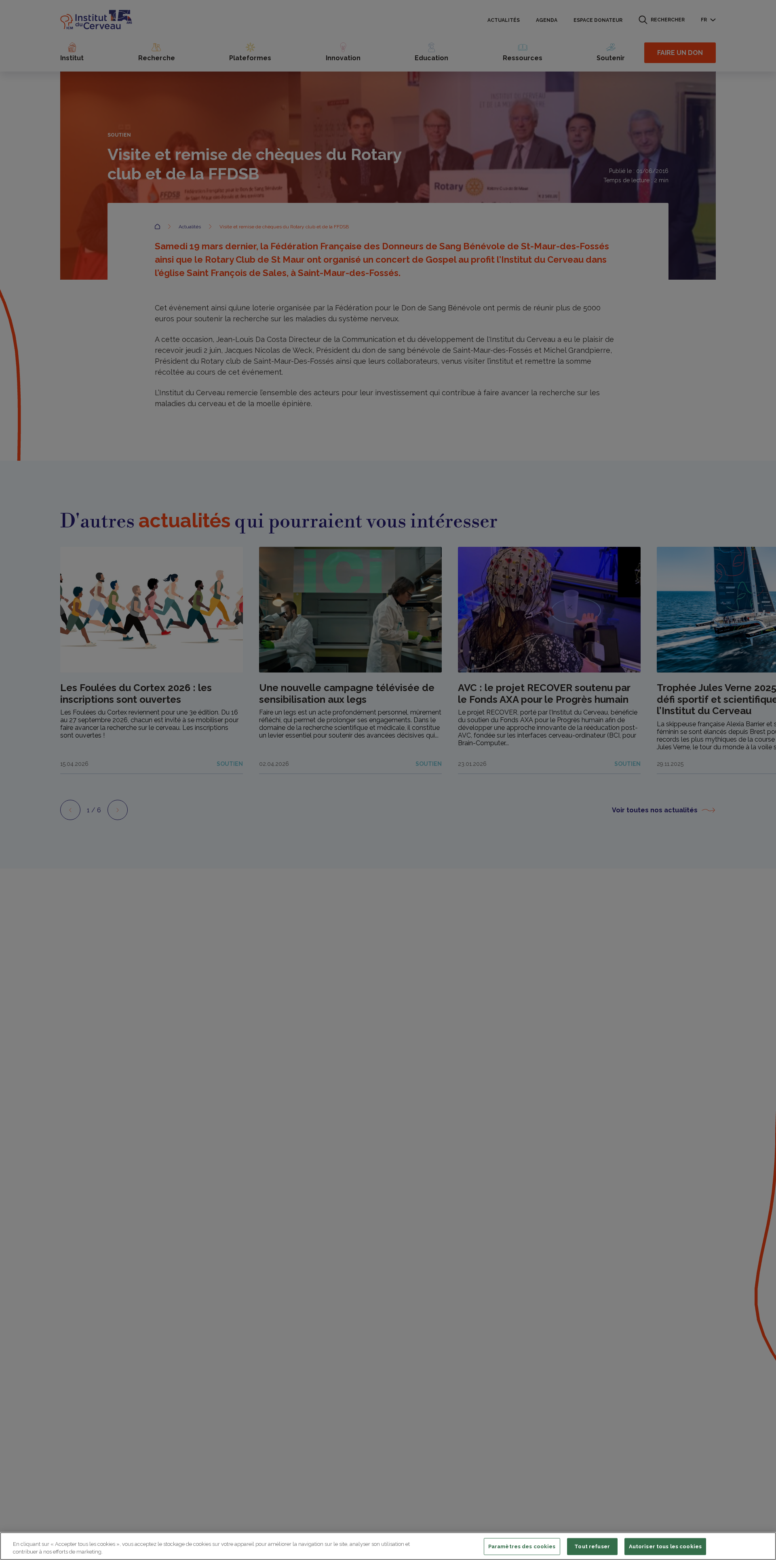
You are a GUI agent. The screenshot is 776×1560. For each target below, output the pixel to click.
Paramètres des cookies (522, 1546)
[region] (388, 1546)
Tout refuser (592, 1546)
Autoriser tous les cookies (665, 1546)
